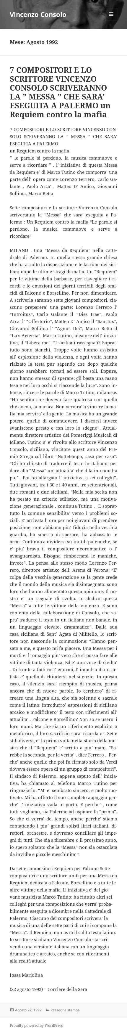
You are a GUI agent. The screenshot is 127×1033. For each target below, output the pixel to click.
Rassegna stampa (65, 1010)
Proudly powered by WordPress (36, 1025)
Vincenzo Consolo (38, 14)
